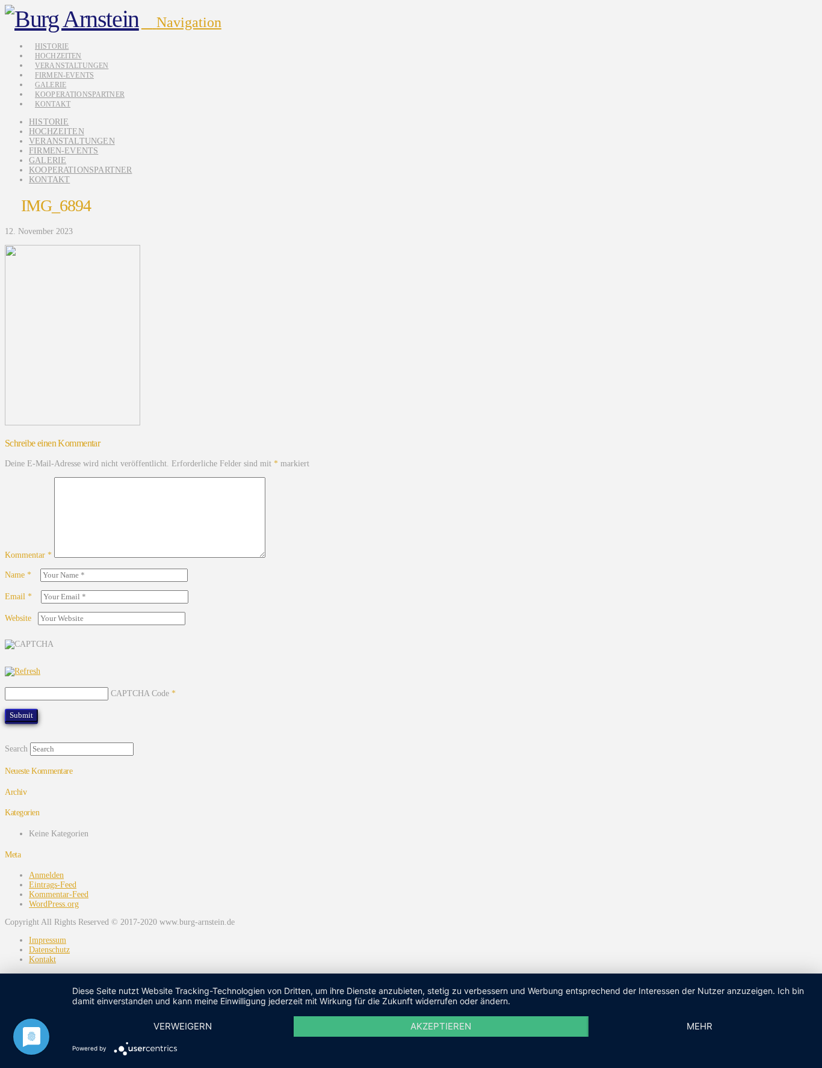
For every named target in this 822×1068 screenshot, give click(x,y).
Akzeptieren (440, 1026)
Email (18, 596)
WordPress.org (54, 904)
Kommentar (28, 555)
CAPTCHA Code (140, 693)
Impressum (47, 940)
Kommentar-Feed (58, 894)
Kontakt (42, 959)
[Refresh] (22, 671)
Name (18, 574)
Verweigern (182, 1026)
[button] (181, 22)
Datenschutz (49, 949)
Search (16, 748)
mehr (699, 1026)
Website (18, 618)
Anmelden (46, 875)
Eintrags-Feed (52, 884)
